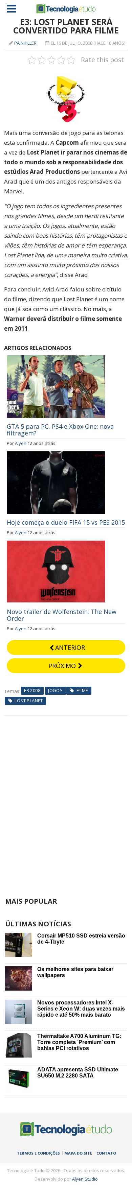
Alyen (20, 443)
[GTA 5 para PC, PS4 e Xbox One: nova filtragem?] (56, 359)
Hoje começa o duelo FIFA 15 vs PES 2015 (66, 522)
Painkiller (25, 43)
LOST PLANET (29, 700)
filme (82, 690)
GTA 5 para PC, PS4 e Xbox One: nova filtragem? (60, 429)
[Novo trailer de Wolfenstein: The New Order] (56, 544)
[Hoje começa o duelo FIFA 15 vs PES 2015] (56, 455)
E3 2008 (32, 690)
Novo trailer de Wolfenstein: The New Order (61, 615)
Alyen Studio (85, 1179)
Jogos (55, 690)
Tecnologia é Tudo (66, 9)
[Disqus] (66, 800)
